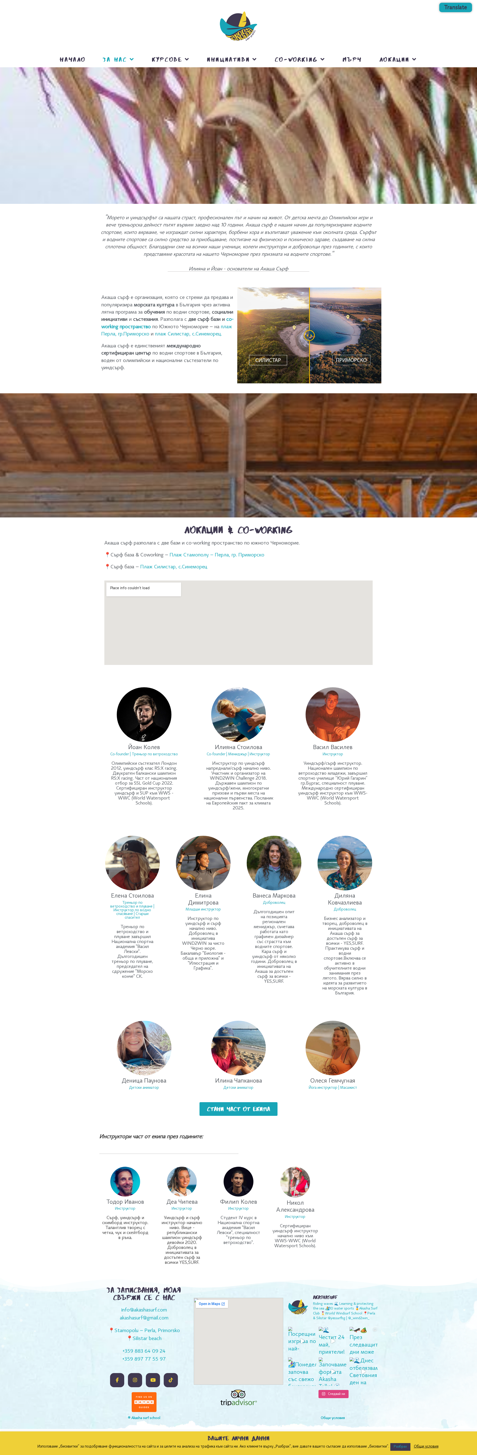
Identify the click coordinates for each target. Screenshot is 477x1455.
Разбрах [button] (400, 1447)
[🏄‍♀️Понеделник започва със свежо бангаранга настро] (302, 1371)
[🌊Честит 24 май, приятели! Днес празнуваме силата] (333, 1341)
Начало (73, 59)
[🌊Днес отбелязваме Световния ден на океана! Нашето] (364, 1371)
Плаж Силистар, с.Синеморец (173, 567)
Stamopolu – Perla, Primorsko (147, 1330)
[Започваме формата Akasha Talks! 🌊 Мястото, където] (333, 1371)
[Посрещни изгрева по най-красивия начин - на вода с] (302, 1341)
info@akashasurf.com (144, 1310)
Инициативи (228, 59)
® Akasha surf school (144, 1418)
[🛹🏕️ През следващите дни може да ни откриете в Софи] (364, 1341)
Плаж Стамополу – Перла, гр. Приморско (217, 555)
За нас (115, 59)
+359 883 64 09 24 (143, 1351)
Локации (394, 59)
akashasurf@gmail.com (144, 1318)
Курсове (167, 59)
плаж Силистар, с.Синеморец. (188, 334)
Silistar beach (147, 1338)
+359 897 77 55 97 (144, 1359)
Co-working (296, 59)
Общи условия (426, 1447)
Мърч (352, 59)
